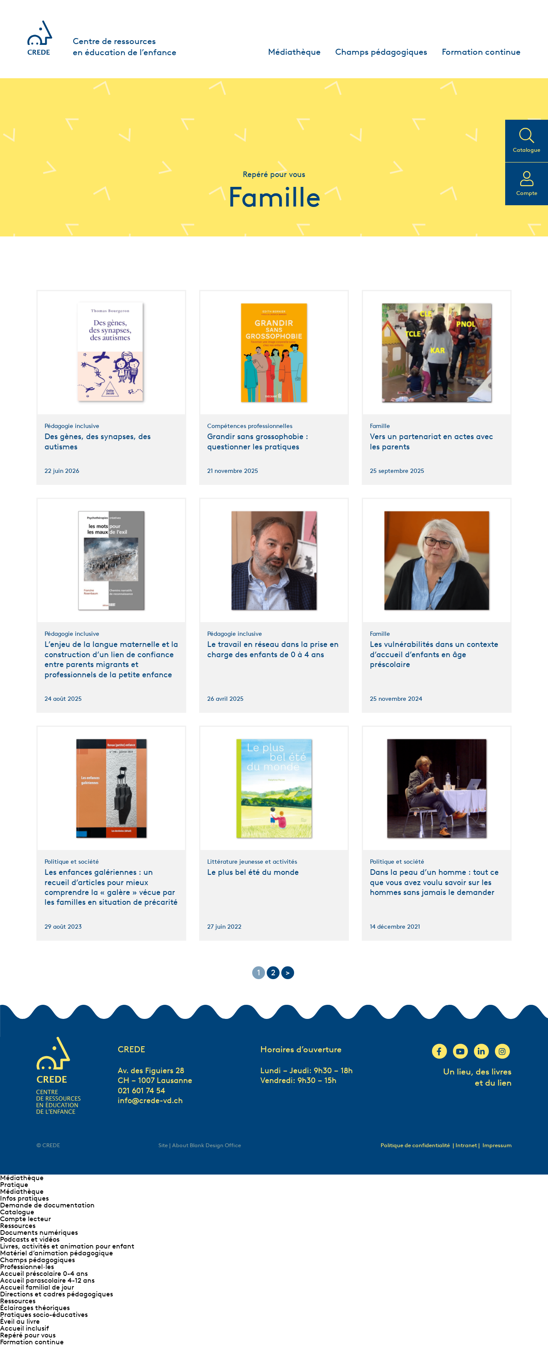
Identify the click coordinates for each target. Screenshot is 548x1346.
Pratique (14, 1185)
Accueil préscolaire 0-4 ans (44, 1273)
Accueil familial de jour (37, 1287)
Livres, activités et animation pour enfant (67, 1246)
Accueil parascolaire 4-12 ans (47, 1280)
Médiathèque (294, 52)
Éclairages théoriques (35, 1308)
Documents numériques (39, 1232)
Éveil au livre (20, 1321)
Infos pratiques (24, 1198)
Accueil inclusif (24, 1328)
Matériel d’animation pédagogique (56, 1253)
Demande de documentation (47, 1205)
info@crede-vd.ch (150, 1100)
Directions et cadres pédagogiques (56, 1294)
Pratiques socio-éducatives (44, 1315)
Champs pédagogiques (381, 52)
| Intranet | (466, 1145)
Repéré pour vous (28, 1335)
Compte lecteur (25, 1219)
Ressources (18, 1226)
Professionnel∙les (27, 1267)
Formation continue (481, 52)
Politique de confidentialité (415, 1145)
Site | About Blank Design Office (199, 1145)
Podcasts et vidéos (30, 1239)
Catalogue (17, 1212)
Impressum (497, 1145)
